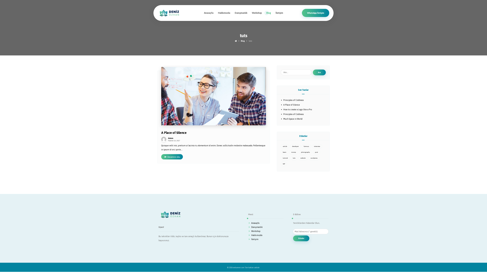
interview (317, 146)
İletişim (254, 239)
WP (284, 164)
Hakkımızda (256, 235)
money (293, 152)
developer (295, 146)
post (316, 152)
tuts (294, 158)
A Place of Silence (291, 105)
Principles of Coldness (293, 100)
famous (306, 146)
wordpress (314, 158)
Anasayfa (255, 223)
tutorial (285, 158)
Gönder (301, 238)
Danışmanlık (257, 227)
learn (284, 152)
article (285, 146)
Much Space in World (292, 119)
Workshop (255, 231)
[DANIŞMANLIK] (169, 13)
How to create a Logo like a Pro (297, 109)
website (303, 158)
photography (305, 152)
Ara (319, 72)
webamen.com (238, 268)
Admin (170, 138)
